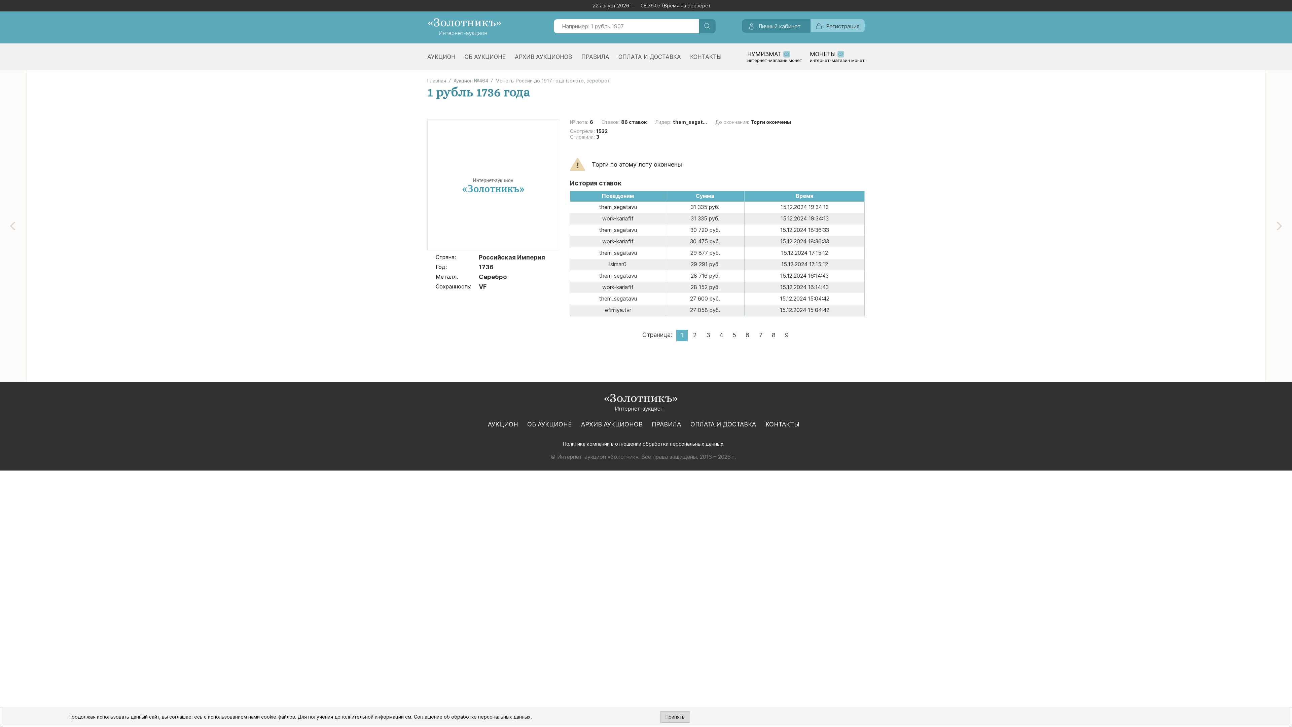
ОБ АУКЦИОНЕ (485, 57)
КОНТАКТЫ (706, 57)
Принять (675, 717)
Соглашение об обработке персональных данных (472, 717)
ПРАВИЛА (595, 57)
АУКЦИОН (441, 57)
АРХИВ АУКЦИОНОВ (543, 57)
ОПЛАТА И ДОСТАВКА (649, 57)
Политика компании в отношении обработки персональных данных (643, 443)
